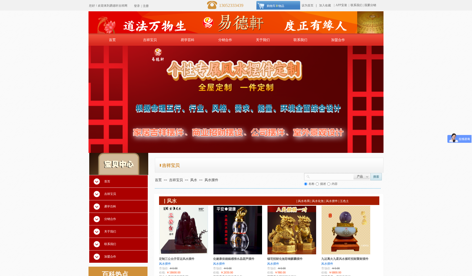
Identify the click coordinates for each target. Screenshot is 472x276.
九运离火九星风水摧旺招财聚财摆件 (345, 259)
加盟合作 (338, 40)
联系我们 (356, 5)
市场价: (164, 268)
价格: (162, 272)
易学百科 (187, 40)
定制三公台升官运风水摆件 (176, 259)
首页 (112, 40)
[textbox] (331, 176)
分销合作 (225, 40)
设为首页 (307, 5)
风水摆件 (211, 180)
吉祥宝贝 (150, 40)
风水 (193, 180)
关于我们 (263, 40)
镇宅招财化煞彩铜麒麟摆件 (285, 259)
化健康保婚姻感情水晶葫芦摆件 (233, 259)
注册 (146, 6)
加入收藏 (325, 5)
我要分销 (370, 5)
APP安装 (342, 5)
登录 (137, 6)
